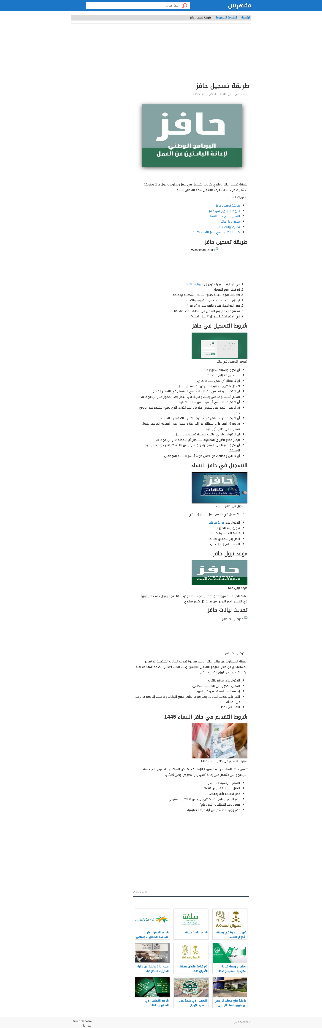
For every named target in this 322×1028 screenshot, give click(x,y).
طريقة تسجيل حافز (228, 205)
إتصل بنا (87, 1025)
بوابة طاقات (216, 522)
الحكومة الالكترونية (226, 17)
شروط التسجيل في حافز (224, 211)
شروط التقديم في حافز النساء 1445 (216, 232)
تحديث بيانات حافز (229, 227)
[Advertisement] (137, 53)
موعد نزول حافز (230, 221)
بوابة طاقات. (193, 284)
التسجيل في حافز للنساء (224, 216)
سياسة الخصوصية (82, 1021)
